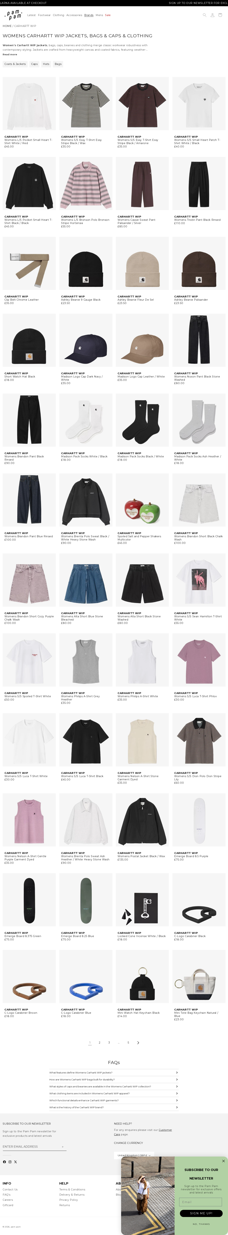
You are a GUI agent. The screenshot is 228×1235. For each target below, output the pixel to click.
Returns (64, 1205)
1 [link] (90, 1042)
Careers (8, 1199)
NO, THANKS (201, 1224)
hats (46, 64)
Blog (119, 1194)
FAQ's (7, 1194)
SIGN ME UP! (201, 1213)
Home (7, 26)
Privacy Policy (68, 1199)
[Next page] (138, 1043)
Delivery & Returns (72, 1194)
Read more (10, 54)
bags (58, 64)
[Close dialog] (223, 1161)
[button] (59, 15)
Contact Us (10, 1189)
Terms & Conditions (72, 1189)
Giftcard (8, 1205)
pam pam (16, 1227)
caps (34, 64)
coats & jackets (15, 64)
